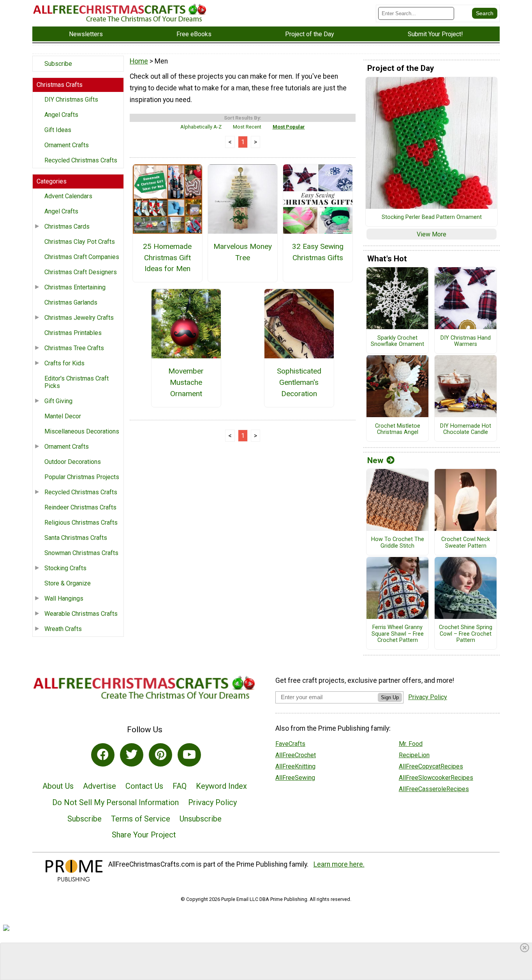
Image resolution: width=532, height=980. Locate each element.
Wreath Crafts (63, 629)
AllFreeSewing (295, 777)
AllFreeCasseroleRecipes (434, 789)
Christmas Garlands (70, 302)
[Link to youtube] (189, 755)
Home (139, 61)
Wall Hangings (63, 598)
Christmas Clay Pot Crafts (79, 241)
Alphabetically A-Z (201, 127)
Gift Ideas (57, 130)
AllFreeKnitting (295, 766)
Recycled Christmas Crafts (80, 160)
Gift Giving (58, 401)
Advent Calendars (68, 196)
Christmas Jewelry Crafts (79, 317)
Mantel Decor (62, 416)
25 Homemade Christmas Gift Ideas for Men (167, 257)
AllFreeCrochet (295, 755)
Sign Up (390, 697)
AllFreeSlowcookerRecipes (436, 777)
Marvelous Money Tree (242, 252)
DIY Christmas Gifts (71, 99)
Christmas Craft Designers (80, 272)
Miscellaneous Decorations (81, 431)
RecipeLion (414, 755)
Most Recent (247, 127)
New (375, 460)
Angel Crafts (61, 114)
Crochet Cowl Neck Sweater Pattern (465, 542)
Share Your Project (144, 834)
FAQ (180, 786)
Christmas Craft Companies (81, 257)
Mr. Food (411, 743)
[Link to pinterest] (160, 755)
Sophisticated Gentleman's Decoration (299, 382)
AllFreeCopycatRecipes (431, 766)
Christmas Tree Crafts (74, 348)
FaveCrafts (290, 743)
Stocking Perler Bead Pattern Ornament (432, 217)
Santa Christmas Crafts (75, 537)
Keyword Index (221, 786)
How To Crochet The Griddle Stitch (397, 542)
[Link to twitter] (131, 755)
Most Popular (289, 127)
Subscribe (58, 63)
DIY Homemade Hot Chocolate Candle (465, 429)
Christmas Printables (73, 333)
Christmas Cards (67, 226)
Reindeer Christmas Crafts (80, 507)
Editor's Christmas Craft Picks (76, 382)
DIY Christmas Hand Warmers (465, 341)
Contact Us (144, 786)
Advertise (99, 786)
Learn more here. (339, 864)
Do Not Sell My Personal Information (115, 802)
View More (431, 234)
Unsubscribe (201, 818)
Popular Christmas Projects (81, 477)
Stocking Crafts (65, 568)
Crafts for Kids (64, 363)
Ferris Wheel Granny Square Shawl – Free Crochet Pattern (398, 633)
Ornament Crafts (66, 145)
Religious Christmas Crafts (81, 522)
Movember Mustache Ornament (186, 382)
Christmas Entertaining (75, 287)
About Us (58, 786)
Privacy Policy (212, 802)
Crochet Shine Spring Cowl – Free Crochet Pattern (465, 633)
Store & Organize (67, 583)
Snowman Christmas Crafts (81, 553)
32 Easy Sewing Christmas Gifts (318, 252)
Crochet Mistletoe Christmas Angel (397, 429)
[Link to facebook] (103, 755)
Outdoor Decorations (72, 461)
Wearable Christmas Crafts (81, 613)
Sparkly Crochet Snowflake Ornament (397, 341)
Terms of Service (140, 818)
